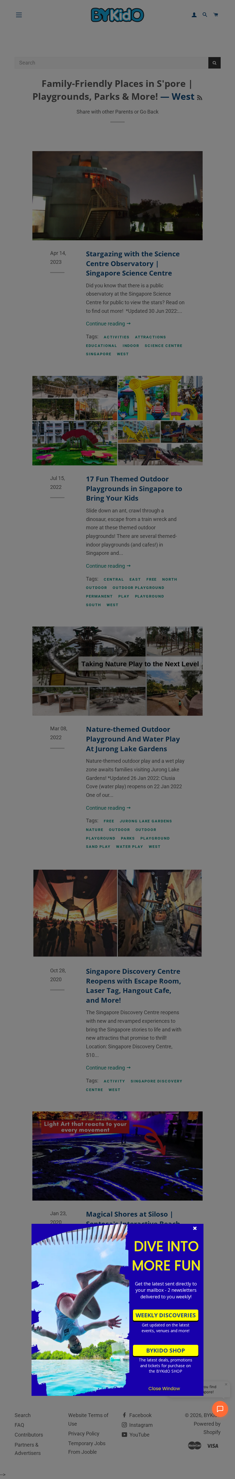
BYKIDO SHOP (165, 1350)
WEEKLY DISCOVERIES (166, 1315)
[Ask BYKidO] (220, 1409)
